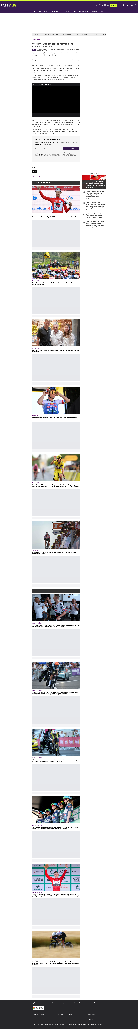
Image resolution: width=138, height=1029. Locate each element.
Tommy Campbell (74, 49)
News (39, 11)
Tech (75, 11)
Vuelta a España (67, 34)
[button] (134, 5)
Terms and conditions (38, 1014)
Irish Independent (64, 49)
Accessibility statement (39, 1018)
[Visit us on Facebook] (97, 5)
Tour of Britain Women (82, 34)
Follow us (69, 60)
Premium (68, 11)
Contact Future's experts (57, 1014)
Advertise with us (73, 1018)
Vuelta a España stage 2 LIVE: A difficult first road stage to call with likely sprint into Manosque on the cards (95, 184)
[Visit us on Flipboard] (108, 5)
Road (34, 171)
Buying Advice (83, 11)
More (101, 11)
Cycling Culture (36, 39)
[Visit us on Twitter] (100, 5)
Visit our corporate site (89, 1003)
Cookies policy (91, 1014)
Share (36, 60)
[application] (56, 99)
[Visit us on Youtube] (105, 5)
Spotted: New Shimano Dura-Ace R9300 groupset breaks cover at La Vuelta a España (94, 215)
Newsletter (77, 60)
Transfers (95, 34)
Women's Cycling (56, 11)
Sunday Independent (44, 49)
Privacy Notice (40, 154)
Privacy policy (72, 1014)
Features (94, 11)
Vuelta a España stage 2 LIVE (50, 34)
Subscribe (113, 5)
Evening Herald (55, 49)
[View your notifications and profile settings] (127, 5)
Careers (53, 1018)
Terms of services (54, 153)
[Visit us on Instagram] (102, 5)
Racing (46, 11)
